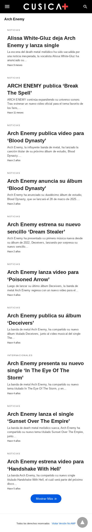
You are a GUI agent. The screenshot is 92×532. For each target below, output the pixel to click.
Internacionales (20, 355)
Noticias (13, 30)
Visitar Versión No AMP (64, 523)
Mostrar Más (44, 498)
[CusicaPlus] (46, 6)
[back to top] (82, 522)
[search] (85, 6)
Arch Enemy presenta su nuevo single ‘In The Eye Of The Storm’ (45, 370)
